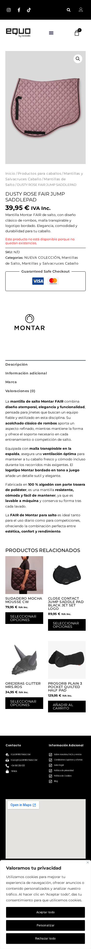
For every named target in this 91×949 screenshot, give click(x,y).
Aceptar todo (45, 912)
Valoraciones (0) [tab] (20, 391)
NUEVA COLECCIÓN (42, 257)
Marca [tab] (11, 382)
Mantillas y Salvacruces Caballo (50, 263)
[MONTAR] (29, 322)
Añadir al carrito (63, 706)
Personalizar (46, 925)
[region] (45, 904)
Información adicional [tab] (26, 373)
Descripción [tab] (16, 364)
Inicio (10, 173)
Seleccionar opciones (23, 618)
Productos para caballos (39, 173)
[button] (68, 10)
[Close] (88, 862)
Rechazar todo (45, 938)
